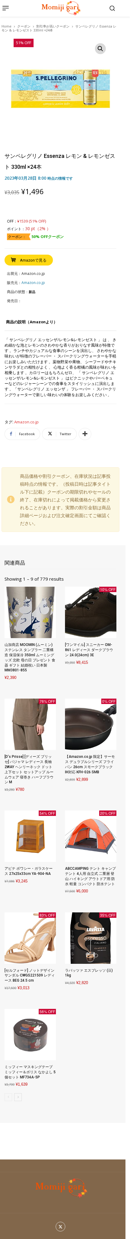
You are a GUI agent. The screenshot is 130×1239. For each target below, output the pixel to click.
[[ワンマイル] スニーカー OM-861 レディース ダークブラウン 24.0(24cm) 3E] (90, 612)
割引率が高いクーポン (53, 26)
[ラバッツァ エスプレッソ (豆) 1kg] (90, 938)
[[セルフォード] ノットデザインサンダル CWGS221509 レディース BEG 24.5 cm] (30, 938)
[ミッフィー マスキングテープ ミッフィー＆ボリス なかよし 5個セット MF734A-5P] (30, 1034)
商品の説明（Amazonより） (31, 322)
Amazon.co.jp (26, 422)
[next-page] (18, 1097)
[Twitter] (61, 1227)
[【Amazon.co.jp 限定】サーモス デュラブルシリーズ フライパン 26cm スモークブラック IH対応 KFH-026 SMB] (90, 724)
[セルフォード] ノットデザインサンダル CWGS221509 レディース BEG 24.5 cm (30, 975)
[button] (112, 8)
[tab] (32, 324)
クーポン (24, 26)
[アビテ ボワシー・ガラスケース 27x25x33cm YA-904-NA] (30, 836)
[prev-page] (8, 1097)
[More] (85, 434)
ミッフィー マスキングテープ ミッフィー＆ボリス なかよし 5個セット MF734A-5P (30, 1072)
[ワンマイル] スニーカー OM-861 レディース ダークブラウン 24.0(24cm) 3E (89, 650)
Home (6, 26)
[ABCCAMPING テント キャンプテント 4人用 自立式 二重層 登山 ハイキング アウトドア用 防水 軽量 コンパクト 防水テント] (90, 836)
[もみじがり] (60, 8)
